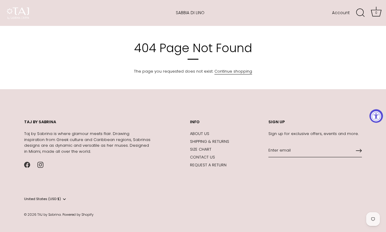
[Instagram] (40, 164)
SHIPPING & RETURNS (209, 141)
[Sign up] (359, 151)
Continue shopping (233, 71)
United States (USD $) (42, 199)
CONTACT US (202, 157)
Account (341, 13)
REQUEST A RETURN (208, 165)
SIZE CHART (200, 149)
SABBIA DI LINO (190, 13)
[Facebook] (27, 164)
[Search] (360, 13)
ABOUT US (199, 133)
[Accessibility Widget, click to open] (376, 116)
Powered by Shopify (77, 214)
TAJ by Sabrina (49, 214)
